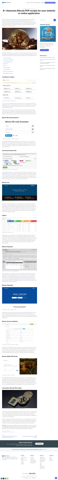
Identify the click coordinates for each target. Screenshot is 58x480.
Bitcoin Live (6, 63)
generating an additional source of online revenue (18, 278)
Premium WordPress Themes (24, 458)
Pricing (31, 2)
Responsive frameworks (6, 419)
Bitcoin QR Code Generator (9, 59)
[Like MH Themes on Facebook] (30, 473)
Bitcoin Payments (7, 67)
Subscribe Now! (39, 443)
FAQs (40, 465)
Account (42, 2)
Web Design (8, 430)
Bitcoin (5, 431)
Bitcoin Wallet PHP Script (8, 73)
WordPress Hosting (42, 460)
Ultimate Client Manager (26, 273)
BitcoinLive (4, 203)
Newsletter (31, 457)
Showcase (22, 462)
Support (38, 2)
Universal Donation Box (8, 61)
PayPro (5, 65)
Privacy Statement (32, 460)
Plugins (10, 431)
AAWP (50, 457)
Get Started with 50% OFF (50, 2)
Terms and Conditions (33, 461)
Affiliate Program (42, 457)
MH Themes (33, 8)
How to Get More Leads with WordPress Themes (47, 57)
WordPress (13, 431)
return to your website (25, 415)
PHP (7, 431)
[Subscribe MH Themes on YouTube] (33, 473)
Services (35, 2)
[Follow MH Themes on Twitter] (31, 473)
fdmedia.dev (51, 460)
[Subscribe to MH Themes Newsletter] (34, 473)
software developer (14, 20)
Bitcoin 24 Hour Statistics (8, 71)
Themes (28, 2)
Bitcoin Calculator (7, 69)
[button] (1, 478)
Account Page (42, 461)
